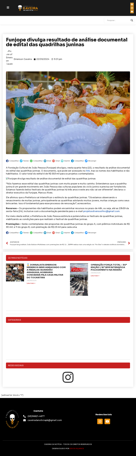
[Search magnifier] (132, 20)
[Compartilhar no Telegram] (77, 160)
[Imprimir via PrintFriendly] (65, 160)
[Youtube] (107, 421)
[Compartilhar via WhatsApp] (36, 160)
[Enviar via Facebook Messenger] (90, 160)
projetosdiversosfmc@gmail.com (101, 211)
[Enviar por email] (47, 160)
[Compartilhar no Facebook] (12, 160)
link (88, 170)
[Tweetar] (24, 160)
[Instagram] (68, 377)
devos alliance (77, 448)
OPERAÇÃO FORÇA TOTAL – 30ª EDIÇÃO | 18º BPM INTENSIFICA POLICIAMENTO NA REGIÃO (109, 267)
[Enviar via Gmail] (56, 160)
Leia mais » (31, 283)
